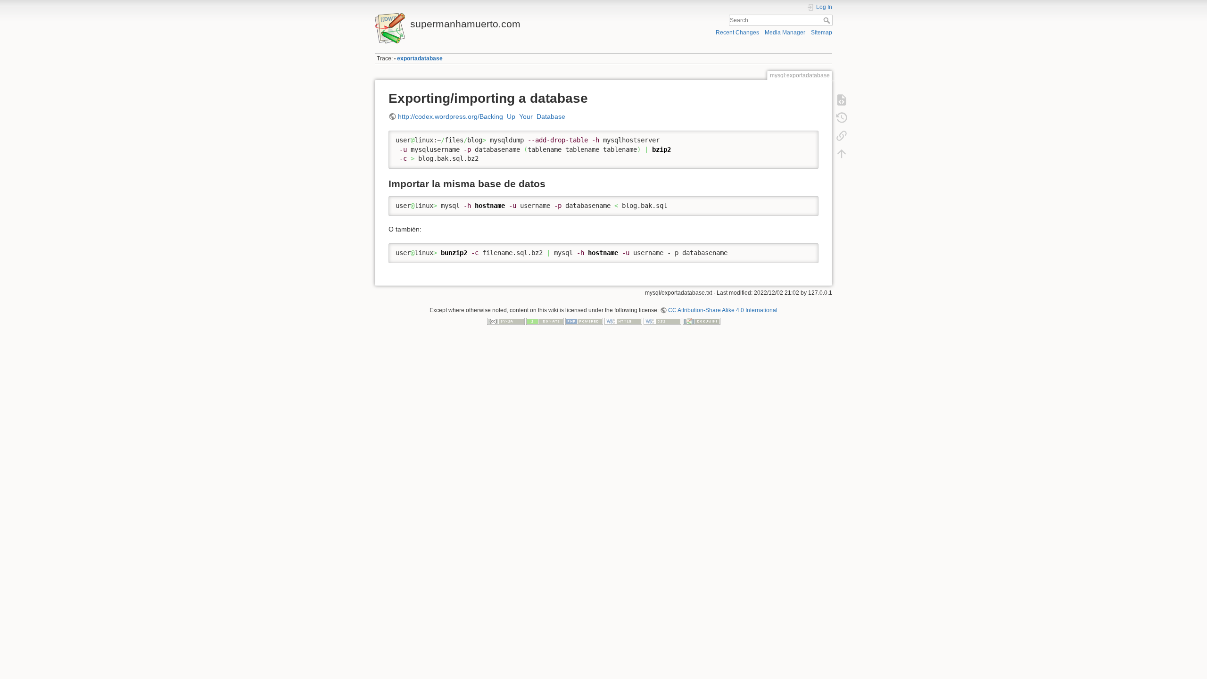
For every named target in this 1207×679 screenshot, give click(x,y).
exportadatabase (420, 58)
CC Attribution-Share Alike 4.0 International (722, 310)
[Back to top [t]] (841, 154)
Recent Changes (737, 32)
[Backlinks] (841, 136)
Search (827, 20)
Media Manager (785, 32)
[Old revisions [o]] (841, 118)
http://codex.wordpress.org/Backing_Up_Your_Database (481, 116)
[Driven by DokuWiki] (701, 321)
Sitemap (821, 32)
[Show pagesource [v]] (841, 100)
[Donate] (545, 321)
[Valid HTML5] (623, 321)
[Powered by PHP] (584, 321)
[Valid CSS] (662, 321)
